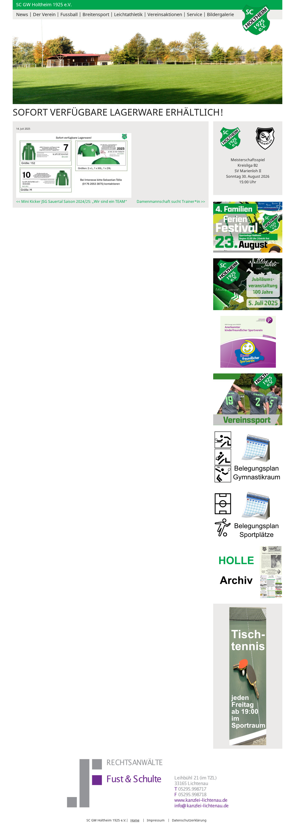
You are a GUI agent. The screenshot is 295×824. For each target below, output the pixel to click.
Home (134, 820)
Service (194, 14)
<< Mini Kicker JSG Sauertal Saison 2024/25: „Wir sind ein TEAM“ (71, 201)
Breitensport (96, 14)
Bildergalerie (220, 14)
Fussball (69, 14)
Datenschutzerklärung (189, 820)
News (22, 14)
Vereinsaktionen (165, 14)
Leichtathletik (128, 14)
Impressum (156, 820)
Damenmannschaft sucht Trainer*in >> (171, 201)
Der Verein (44, 14)
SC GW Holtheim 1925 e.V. (44, 4)
